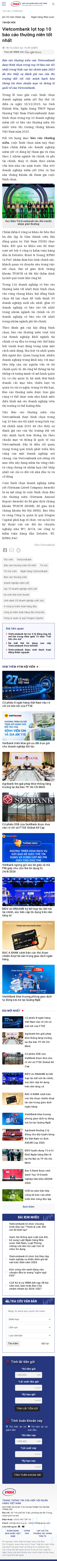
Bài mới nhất (11, 1010)
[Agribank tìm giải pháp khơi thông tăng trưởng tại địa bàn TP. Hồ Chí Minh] (12, 1038)
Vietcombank (47, 544)
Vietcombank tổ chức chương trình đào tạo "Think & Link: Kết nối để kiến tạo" (27, 1226)
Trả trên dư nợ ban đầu (37, 1428)
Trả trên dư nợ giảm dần (16, 1428)
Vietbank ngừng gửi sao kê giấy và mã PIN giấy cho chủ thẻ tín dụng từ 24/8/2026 (26, 868)
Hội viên (8, 559)
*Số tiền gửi (29, 1368)
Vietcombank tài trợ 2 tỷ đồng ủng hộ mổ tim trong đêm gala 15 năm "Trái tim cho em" (29, 636)
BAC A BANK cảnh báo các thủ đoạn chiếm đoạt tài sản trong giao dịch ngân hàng (27, 956)
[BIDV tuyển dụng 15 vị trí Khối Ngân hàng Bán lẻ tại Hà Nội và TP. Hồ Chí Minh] (12, 1155)
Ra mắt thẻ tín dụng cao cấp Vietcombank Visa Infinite (29, 644)
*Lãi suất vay (28, 1448)
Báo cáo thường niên (15, 577)
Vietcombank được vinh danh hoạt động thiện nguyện (29, 651)
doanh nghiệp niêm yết (16, 583)
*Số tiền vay (28, 1435)
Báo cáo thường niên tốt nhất (20, 565)
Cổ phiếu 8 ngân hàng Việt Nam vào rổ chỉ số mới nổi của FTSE (38, 1022)
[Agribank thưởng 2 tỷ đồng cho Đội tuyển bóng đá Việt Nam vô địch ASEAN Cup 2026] (12, 1135)
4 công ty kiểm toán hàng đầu (20, 606)
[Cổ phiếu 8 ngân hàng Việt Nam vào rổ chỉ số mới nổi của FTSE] (12, 1022)
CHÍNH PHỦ (27, 1532)
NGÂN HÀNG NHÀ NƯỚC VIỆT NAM (13, 1533)
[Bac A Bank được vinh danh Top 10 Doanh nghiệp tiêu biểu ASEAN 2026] (12, 1175)
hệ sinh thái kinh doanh (16, 594)
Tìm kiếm (13, 1343)
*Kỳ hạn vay (29, 1460)
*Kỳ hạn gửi (28, 1394)
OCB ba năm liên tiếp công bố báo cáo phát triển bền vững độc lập (38, 1195)
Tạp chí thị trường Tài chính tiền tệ (42, 1533)
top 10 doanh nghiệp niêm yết (20, 588)
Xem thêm (29, 1206)
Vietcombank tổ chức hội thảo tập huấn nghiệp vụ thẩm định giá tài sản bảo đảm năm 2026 (29, 1259)
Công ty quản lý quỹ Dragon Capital (23, 618)
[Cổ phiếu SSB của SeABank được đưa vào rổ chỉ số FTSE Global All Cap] (12, 1058)
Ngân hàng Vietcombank (34, 571)
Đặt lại (45, 1343)
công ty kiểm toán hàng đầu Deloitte (24, 612)
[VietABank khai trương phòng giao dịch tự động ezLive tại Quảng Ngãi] (12, 1119)
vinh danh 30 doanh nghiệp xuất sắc (24, 600)
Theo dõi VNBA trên (14, 52)
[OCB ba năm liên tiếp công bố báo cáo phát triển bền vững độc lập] (12, 1195)
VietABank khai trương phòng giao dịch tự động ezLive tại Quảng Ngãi (39, 1118)
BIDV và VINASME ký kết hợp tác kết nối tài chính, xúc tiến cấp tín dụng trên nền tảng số (27, 912)
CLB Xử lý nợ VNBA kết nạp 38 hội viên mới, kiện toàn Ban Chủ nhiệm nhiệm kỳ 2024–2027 (28, 1285)
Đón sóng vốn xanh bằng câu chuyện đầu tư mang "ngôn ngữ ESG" (28, 1272)
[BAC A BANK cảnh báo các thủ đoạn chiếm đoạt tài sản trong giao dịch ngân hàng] (12, 1099)
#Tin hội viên (26, 666)
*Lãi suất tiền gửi (28, 1381)
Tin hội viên (8, 22)
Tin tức (44, 565)
